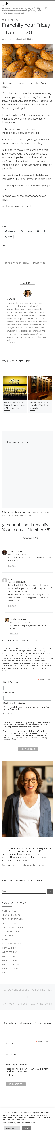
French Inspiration (13, 919)
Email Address (11, 682)
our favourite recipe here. (37, 179)
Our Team (7, 935)
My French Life (10, 931)
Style (5, 939)
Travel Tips (9, 947)
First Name (9, 693)
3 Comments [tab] (27, 537)
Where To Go (10, 972)
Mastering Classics (14, 927)
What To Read (10, 964)
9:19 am (26, 622)
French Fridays (11, 915)
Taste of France (15, 551)
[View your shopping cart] (46, 8)
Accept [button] (26, 1128)
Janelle (8, 39)
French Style (10, 923)
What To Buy (9, 952)
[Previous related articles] (43, 369)
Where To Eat (10, 968)
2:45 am (24, 582)
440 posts (12, 343)
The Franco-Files (12, 943)
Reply (12, 566)
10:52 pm (25, 554)
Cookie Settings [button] (12, 1128)
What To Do (9, 956)
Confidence (9, 910)
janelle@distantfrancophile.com (34, 865)
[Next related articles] (50, 369)
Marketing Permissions (15, 703)
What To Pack (10, 960)
